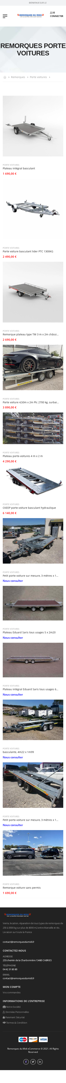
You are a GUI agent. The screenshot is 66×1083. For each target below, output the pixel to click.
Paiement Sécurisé (15, 1017)
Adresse (8, 956)
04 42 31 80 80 (10, 969)
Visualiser (33, 156)
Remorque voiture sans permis (22, 887)
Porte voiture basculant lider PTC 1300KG (28, 251)
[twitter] (33, 1062)
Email (6, 974)
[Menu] (5, 16)
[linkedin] (40, 1062)
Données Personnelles (17, 1012)
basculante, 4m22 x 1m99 (18, 752)
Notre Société (13, 1006)
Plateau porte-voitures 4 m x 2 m (23, 456)
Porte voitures (38, 77)
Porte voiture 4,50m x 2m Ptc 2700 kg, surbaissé (32, 402)
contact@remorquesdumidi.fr (18, 941)
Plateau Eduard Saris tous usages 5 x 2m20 (29, 632)
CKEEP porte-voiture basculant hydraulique (29, 507)
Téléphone (9, 965)
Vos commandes (11, 992)
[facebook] (26, 1062)
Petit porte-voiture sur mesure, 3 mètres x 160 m (32, 575)
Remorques (18, 77)
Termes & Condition (16, 1022)
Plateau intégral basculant (19, 168)
